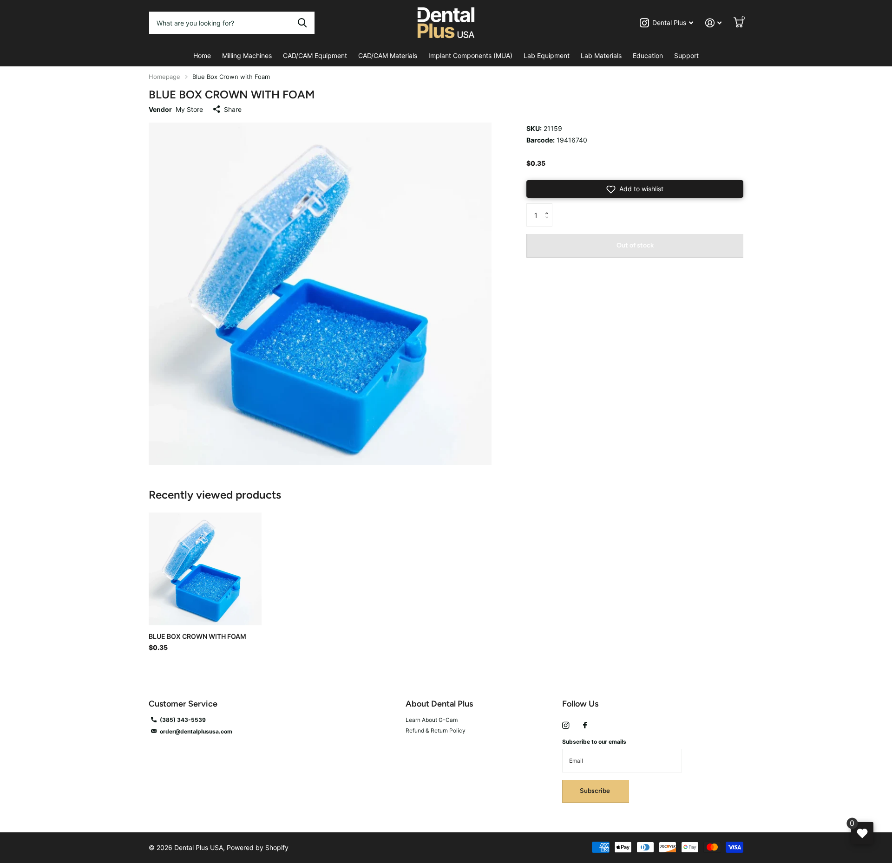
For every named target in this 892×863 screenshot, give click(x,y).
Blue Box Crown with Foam (197, 636)
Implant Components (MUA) (470, 55)
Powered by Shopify (258, 847)
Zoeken (302, 22)
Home (202, 55)
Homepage (164, 76)
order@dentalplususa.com (196, 731)
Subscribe (595, 791)
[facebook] (585, 725)
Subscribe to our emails (594, 741)
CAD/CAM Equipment (315, 55)
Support (686, 55)
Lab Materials (601, 55)
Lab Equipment (547, 55)
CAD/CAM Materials (387, 55)
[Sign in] (713, 23)
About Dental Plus (439, 704)
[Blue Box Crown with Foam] (205, 569)
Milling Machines (247, 55)
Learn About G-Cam (432, 719)
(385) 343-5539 (183, 719)
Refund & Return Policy (436, 730)
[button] (634, 189)
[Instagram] (565, 725)
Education (648, 55)
